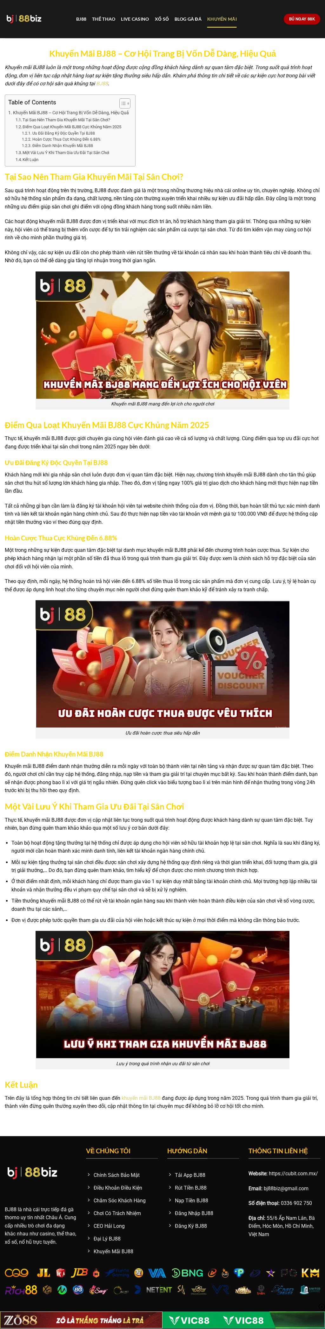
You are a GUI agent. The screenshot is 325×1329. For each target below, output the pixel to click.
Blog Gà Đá (188, 19)
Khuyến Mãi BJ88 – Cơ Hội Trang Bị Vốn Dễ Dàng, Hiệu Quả (71, 113)
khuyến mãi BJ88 (141, 1098)
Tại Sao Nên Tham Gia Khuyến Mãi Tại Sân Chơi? (66, 119)
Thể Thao (103, 19)
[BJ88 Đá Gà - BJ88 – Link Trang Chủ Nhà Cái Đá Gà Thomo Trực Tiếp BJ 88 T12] (36, 19)
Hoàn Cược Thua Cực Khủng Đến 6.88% (66, 139)
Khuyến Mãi (222, 19)
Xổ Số (162, 19)
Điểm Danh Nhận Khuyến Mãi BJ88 (62, 146)
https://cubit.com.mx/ (293, 1174)
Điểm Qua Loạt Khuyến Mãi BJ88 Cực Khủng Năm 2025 (72, 126)
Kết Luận (30, 159)
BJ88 (81, 19)
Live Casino (135, 19)
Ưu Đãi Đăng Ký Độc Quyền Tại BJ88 (63, 133)
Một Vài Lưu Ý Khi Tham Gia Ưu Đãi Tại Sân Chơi (66, 152)
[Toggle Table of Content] (122, 103)
